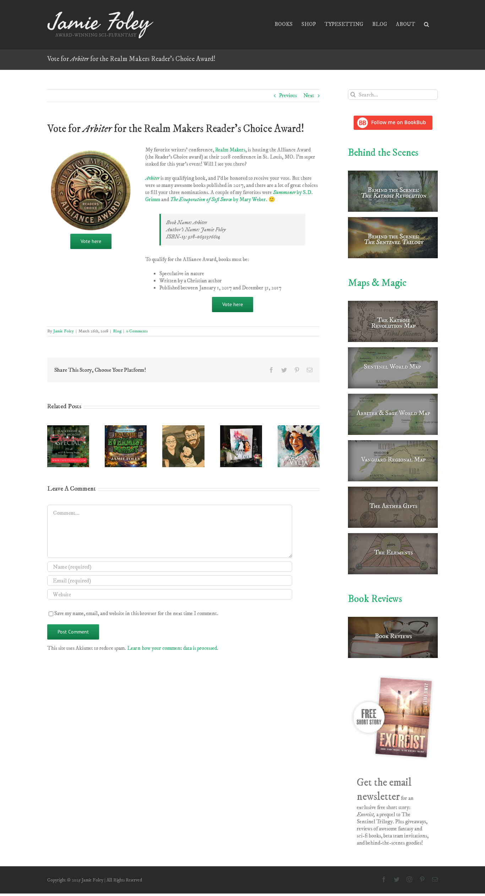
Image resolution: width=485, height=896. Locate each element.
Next (308, 95)
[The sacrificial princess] (299, 428)
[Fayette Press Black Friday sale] (68, 428)
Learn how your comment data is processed (172, 648)
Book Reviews (375, 599)
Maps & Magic (377, 283)
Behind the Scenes (383, 152)
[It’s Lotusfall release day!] (241, 428)
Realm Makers (230, 149)
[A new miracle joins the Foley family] (183, 428)
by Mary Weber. (218, 199)
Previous (288, 95)
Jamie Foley (63, 331)
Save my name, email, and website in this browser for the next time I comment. (136, 613)
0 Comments (137, 331)
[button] (426, 23)
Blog (117, 331)
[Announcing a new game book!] (126, 428)
